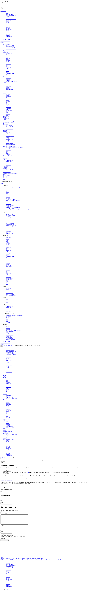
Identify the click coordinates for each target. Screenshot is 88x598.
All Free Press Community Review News (14, 147)
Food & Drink (8, 67)
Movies (7, 71)
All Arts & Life (9, 53)
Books (7, 57)
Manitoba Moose (9, 278)
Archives (5, 145)
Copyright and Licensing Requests (10, 173)
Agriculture (8, 79)
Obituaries (5, 167)
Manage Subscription (9, 39)
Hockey (7, 105)
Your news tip (6, 513)
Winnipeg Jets (8, 108)
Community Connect (7, 155)
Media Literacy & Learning (8, 122)
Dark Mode (8, 34)
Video (7, 302)
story (2, 511)
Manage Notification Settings (6, 480)
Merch (4, 174)
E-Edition (2, 42)
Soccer (7, 115)
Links (2, 557)
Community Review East (11, 47)
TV (6, 74)
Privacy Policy (6, 176)
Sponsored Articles (9, 129)
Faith (7, 66)
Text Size (7, 30)
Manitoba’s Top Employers (11, 81)
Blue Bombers (9, 97)
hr (3, 50)
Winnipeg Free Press (10, 46)
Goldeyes (8, 101)
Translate (7, 31)
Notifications (8, 20)
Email (2, 531)
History (7, 137)
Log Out (7, 22)
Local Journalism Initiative (11, 140)
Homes (4, 159)
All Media (8, 299)
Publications (8, 127)
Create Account (9, 24)
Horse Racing (8, 107)
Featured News (9, 161)
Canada (4, 82)
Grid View (8, 27)
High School (8, 104)
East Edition (8, 148)
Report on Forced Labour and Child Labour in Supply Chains (18, 209)
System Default (9, 36)
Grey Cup (8, 103)
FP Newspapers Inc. (10, 136)
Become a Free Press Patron (40, 560)
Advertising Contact (10, 14)
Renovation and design (10, 162)
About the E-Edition (10, 45)
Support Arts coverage (10, 218)
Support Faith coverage (10, 217)
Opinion (4, 85)
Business (5, 76)
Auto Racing (8, 96)
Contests (5, 158)
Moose (7, 109)
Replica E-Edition (6, 44)
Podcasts (5, 168)
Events (7, 65)
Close (2, 183)
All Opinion (8, 86)
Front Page (10, 558)
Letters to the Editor (10, 91)
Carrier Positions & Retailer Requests (13, 134)
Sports (4, 93)
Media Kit (5, 130)
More (4, 179)
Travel (7, 75)
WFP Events (5, 119)
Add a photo (3, 534)
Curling (7, 98)
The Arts (7, 54)
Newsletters (5, 166)
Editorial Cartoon (9, 89)
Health (7, 68)
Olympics (8, 114)
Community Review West (11, 49)
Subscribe (3, 39)
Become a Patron (6, 175)
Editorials (8, 90)
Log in (7, 23)
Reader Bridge (6, 118)
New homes (8, 163)
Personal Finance (9, 80)
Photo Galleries (9, 300)
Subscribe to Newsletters (11, 19)
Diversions (8, 61)
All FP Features (9, 125)
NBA (7, 112)
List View (8, 28)
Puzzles (7, 62)
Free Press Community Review (9, 146)
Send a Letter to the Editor (11, 15)
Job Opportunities (9, 139)
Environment (8, 64)
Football (7, 100)
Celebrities (8, 60)
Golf (7, 102)
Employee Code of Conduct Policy (13, 207)
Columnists (8, 88)
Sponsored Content (9, 205)
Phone (2, 529)
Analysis (7, 87)
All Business (8, 78)
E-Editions (8, 154)
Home (7, 190)
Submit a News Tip (10, 17)
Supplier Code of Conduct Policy (12, 208)
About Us (5, 131)
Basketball (8, 403)
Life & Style (8, 69)
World (4, 117)
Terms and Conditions (10, 144)
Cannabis (7, 59)
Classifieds (5, 157)
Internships (8, 138)
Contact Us (8, 13)
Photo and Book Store (10, 199)
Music (7, 72)
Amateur (7, 95)
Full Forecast (3, 11)
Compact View (9, 29)
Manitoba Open (9, 110)
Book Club (8, 58)
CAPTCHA (3, 538)
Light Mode (8, 35)
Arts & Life (5, 52)
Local (4, 83)
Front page (5, 51)
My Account (8, 21)
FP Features (5, 124)
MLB (7, 111)
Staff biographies (9, 16)
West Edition (8, 150)
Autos (7, 56)
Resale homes (8, 165)
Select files (10, 535)
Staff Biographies (9, 143)
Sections (5, 375)
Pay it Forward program (10, 215)
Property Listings (9, 160)
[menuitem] (45, 47)
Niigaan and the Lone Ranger (12, 169)
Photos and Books (7, 172)
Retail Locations (9, 141)
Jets (6, 412)
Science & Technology (10, 73)
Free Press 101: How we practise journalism (12, 121)
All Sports (8, 94)
